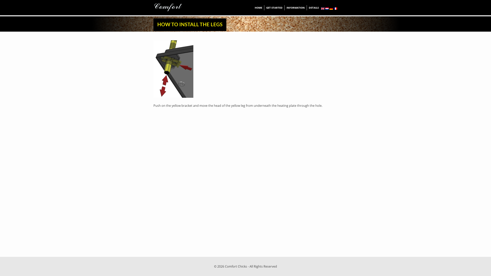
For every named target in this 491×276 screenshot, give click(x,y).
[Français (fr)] (335, 9)
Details (314, 7)
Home (258, 7)
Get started (274, 7)
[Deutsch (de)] (331, 9)
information (296, 7)
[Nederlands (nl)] (327, 9)
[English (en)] (323, 9)
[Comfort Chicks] (168, 6)
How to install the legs (189, 24)
